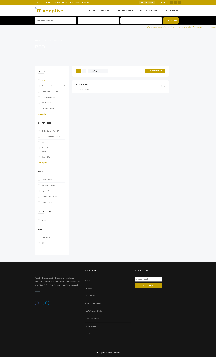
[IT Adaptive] (49, 10)
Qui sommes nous (91, 296)
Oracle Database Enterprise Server (51, 149)
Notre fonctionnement (93, 303)
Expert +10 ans (47, 191)
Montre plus (42, 114)
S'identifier (161, 2)
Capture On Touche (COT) (51, 137)
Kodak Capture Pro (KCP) (51, 131)
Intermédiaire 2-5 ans (49, 196)
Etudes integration (48, 97)
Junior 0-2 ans (47, 202)
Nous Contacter (170, 10)
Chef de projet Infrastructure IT (187, 27)
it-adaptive (101, 353)
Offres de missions (125, 10)
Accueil (91, 10)
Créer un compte (147, 2)
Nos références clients (93, 311)
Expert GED (82, 84)
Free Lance (46, 237)
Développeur (46, 103)
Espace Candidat (148, 10)
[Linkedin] (179, 2)
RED (43, 80)
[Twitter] (175, 2)
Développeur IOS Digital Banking (156, 27)
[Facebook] (171, 2)
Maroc (44, 220)
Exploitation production (50, 91)
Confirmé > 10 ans (48, 185)
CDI (43, 243)
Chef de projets (47, 86)
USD (43, 142)
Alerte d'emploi (156, 71)
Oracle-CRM (46, 157)
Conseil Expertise (48, 108)
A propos (105, 10)
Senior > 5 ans (47, 180)
